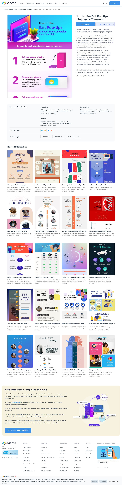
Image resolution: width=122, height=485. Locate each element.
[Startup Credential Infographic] (20, 166)
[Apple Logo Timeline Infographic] (47, 351)
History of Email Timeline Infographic (19, 370)
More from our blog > (103, 467)
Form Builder (27, 453)
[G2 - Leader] (13, 476)
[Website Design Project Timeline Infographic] (47, 212)
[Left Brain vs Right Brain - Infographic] (74, 351)
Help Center (89, 450)
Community (77, 467)
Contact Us (89, 453)
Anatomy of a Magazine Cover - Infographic (45, 185)
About (75, 447)
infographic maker (97, 76)
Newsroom (77, 450)
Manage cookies (113, 481)
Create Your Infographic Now (18, 430)
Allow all (94, 481)
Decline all (103, 481)
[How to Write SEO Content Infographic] (47, 305)
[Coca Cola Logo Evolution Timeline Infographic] (102, 212)
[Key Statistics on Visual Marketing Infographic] (74, 305)
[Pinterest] (17, 457)
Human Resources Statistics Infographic (102, 323)
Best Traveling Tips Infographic (17, 231)
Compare (76, 464)
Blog (61, 447)
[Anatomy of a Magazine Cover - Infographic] (47, 166)
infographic (46, 136)
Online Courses (64, 460)
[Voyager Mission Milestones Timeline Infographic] (74, 212)
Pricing (64, 3)
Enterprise (44, 467)
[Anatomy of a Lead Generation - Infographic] (20, 305)
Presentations (27, 447)
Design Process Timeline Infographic (73, 277)
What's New (77, 460)
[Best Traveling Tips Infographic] (20, 212)
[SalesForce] (10, 452)
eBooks (62, 457)
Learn (57, 3)
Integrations (63, 470)
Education (44, 464)
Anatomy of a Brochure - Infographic (73, 185)
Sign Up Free (115, 3)
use (78, 136)
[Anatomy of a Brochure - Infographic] (74, 166)
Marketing (44, 447)
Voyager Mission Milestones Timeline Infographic (74, 231)
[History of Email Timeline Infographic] (20, 351)
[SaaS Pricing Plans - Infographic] (47, 259)
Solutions (30, 3)
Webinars (62, 450)
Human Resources (46, 453)
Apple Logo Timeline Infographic (45, 370)
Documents (26, 460)
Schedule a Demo (46, 470)
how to (69, 136)
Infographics (26, 450)
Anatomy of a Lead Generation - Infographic (17, 324)
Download (77, 457)
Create (21, 3)
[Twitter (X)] (12, 457)
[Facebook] (6, 457)
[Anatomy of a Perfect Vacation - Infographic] (102, 259)
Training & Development (48, 457)
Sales (42, 450)
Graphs (25, 467)
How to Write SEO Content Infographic (47, 323)
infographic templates (84, 72)
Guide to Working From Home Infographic (99, 185)
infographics (58, 136)
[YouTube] (3, 457)
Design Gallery (64, 467)
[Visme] (9, 3)
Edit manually (85, 24)
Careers (76, 453)
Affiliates (76, 470)
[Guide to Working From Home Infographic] (102, 166)
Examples (49, 3)
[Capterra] (6, 476)
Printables (26, 457)
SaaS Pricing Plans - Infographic (45, 277)
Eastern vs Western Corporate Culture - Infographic (19, 277)
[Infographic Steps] (102, 351)
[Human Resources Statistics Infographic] (102, 305)
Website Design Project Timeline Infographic (45, 231)
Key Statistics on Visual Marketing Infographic (73, 324)
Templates (39, 3)
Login (105, 3)
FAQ (87, 447)
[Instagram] (14, 457)
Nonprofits (44, 460)
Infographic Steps (95, 370)
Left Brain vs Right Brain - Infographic (74, 370)
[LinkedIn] (9, 457)
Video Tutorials (64, 453)
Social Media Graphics (29, 464)
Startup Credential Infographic (17, 185)
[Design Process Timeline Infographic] (74, 259)
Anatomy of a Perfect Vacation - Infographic (99, 277)
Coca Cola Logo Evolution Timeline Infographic (100, 231)
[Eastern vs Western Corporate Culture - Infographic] (20, 259)
